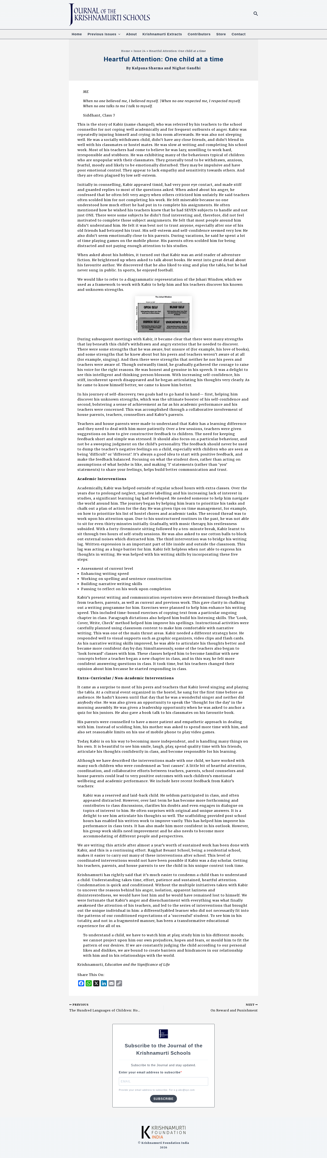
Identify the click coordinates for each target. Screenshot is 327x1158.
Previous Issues (102, 34)
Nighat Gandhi (186, 68)
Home (77, 34)
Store (221, 34)
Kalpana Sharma (147, 68)
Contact (239, 34)
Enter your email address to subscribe (150, 1072)
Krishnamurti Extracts (162, 34)
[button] (255, 14)
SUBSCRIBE (163, 1098)
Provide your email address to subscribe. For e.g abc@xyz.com (157, 1090)
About (131, 34)
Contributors (199, 34)
